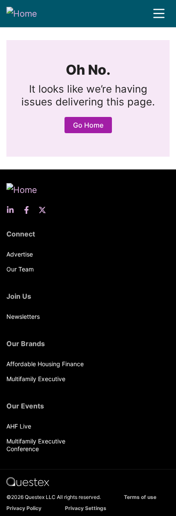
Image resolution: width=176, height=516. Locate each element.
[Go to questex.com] (27, 481)
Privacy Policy (23, 508)
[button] (159, 13)
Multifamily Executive (35, 378)
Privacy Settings (85, 508)
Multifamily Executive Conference (35, 444)
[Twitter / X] (44, 210)
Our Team (20, 269)
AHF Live (18, 426)
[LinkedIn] (12, 210)
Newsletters (23, 316)
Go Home (88, 125)
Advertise (19, 254)
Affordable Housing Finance (45, 363)
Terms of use (140, 497)
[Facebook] (29, 210)
